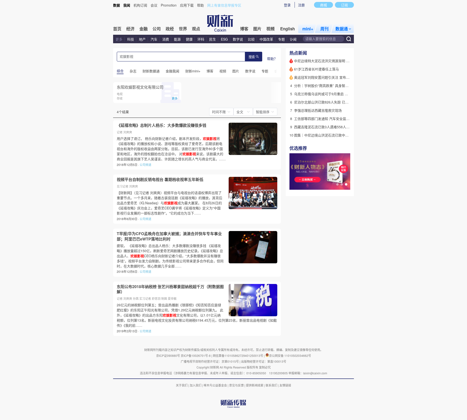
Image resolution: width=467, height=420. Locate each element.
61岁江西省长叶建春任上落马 (316, 69)
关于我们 (182, 385)
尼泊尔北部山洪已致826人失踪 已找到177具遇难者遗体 (336, 102)
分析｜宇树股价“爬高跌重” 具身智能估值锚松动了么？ (335, 85)
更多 (119, 39)
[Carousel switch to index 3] (346, 184)
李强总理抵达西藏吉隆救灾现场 (318, 110)
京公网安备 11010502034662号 (290, 355)
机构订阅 (140, 5)
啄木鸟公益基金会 (216, 385)
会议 (154, 5)
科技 (130, 39)
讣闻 (293, 39)
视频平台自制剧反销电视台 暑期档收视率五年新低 (160, 179)
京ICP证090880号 (168, 355)
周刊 (324, 29)
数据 (116, 5)
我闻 (126, 5)
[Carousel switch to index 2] (342, 184)
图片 (257, 29)
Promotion (169, 5)
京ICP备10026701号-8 (196, 355)
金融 (143, 29)
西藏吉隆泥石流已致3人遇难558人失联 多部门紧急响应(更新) (340, 126)
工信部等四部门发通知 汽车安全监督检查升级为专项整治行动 (340, 118)
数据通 (341, 29)
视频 (270, 29)
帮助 (200, 5)
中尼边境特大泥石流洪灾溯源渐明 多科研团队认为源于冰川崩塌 (342, 60)
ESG (224, 39)
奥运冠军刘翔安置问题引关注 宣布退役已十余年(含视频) (336, 77)
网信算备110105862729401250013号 (238, 355)
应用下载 (187, 5)
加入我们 (195, 385)
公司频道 (145, 165)
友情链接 (285, 385)
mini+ (307, 29)
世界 (183, 29)
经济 (130, 29)
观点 (196, 29)
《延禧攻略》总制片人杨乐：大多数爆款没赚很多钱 (161, 125)
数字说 (238, 39)
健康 (189, 39)
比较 (251, 39)
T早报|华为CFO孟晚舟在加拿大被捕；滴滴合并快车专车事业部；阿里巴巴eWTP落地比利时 (169, 236)
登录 (287, 4)
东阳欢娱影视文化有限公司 (140, 87)
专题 (281, 39)
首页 (117, 29)
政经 (170, 29)
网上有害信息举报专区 (224, 5)
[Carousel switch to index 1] (337, 184)
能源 (178, 39)
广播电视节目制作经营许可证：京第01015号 (210, 361)
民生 (212, 39)
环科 (201, 39)
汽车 (154, 39)
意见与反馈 (236, 385)
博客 (244, 29)
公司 (157, 29)
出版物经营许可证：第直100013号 (263, 361)
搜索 (252, 57)
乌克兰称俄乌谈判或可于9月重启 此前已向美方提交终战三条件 (341, 93)
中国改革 (266, 39)
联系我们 (271, 385)
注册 (301, 4)
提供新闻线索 (254, 385)
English (287, 29)
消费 (165, 39)
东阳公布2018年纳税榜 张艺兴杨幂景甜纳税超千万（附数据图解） (170, 289)
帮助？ (272, 58)
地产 (142, 39)
